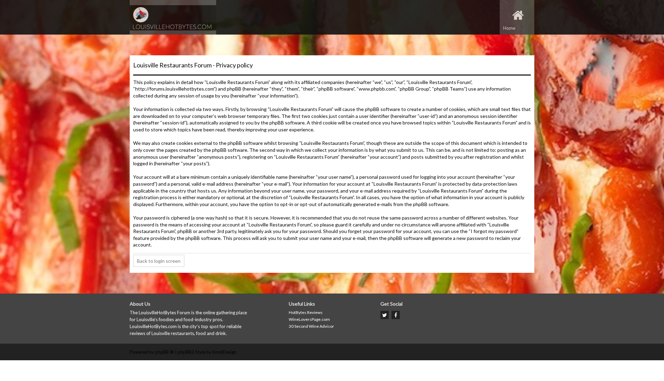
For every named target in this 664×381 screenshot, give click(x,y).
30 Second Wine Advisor (311, 326)
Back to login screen (159, 261)
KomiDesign (224, 352)
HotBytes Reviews (306, 312)
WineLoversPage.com (309, 319)
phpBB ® (164, 352)
